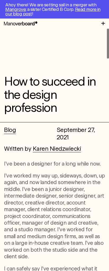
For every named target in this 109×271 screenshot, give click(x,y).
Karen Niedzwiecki (57, 148)
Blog (10, 129)
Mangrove (15, 9)
